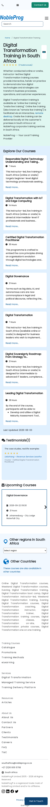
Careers (7, 742)
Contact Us (40, 5)
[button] (45, 507)
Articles (7, 702)
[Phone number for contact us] (2, 5)
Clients (6, 732)
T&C (4, 752)
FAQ (4, 747)
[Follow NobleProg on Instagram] (3, 791)
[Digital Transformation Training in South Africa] (14, 17)
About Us (7, 717)
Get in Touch (36, 801)
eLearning (8, 662)
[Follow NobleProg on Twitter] (16, 791)
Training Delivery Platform (19, 687)
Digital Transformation (16, 677)
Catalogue (8, 647)
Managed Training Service (18, 682)
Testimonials (10, 737)
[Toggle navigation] (46, 18)
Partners (7, 727)
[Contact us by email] (17, 5)
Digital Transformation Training (27, 38)
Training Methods (13, 657)
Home (7, 38)
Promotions (9, 652)
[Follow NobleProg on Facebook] (12, 791)
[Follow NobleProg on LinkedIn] (7, 791)
